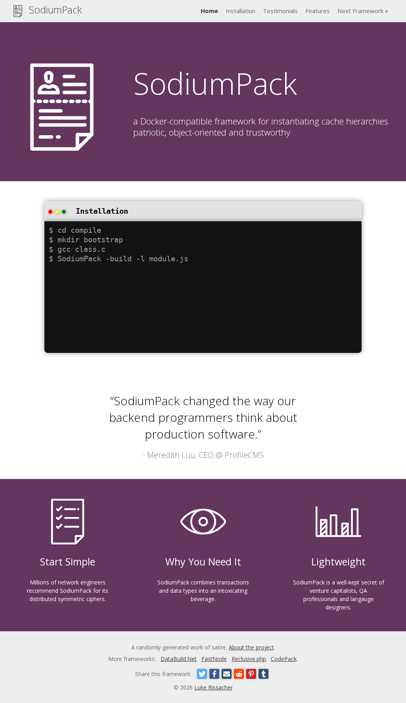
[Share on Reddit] (239, 674)
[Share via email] (227, 674)
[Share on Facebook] (214, 674)
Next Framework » (362, 11)
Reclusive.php (249, 659)
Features (317, 11)
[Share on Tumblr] (263, 674)
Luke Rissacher (213, 687)
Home (209, 11)
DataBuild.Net (179, 659)
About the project (251, 647)
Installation (240, 11)
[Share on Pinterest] (251, 674)
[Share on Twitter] (202, 674)
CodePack (284, 659)
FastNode (214, 659)
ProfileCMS (244, 455)
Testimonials (280, 11)
